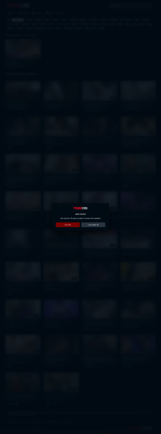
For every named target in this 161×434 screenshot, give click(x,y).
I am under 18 (93, 225)
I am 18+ (67, 225)
